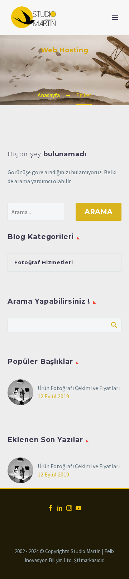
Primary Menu (115, 17)
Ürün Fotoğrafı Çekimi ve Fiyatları (79, 387)
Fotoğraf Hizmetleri (43, 262)
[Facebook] (50, 508)
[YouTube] (78, 508)
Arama (99, 212)
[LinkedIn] (60, 508)
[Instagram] (69, 508)
